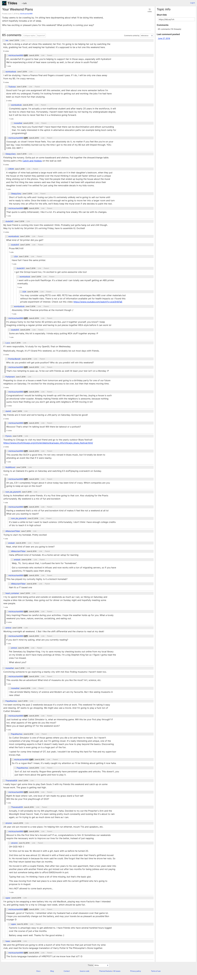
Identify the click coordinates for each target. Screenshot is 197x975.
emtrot (8, 628)
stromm (8, 823)
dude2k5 (9, 221)
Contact (67, 971)
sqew (7, 898)
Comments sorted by (132, 35)
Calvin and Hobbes (32, 160)
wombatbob (10, 72)
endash (11, 543)
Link (23, 40)
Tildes (12, 3)
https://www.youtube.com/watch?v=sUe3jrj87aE (97, 301)
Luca (7, 343)
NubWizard (10, 467)
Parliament (10, 377)
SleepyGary (10, 154)
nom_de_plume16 (13, 492)
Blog (52, 971)
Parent (49, 55)
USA (16, 256)
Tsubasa (12, 87)
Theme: (90, 965)
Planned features (105, 971)
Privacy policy (135, 971)
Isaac (7, 941)
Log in (192, 3)
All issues (116, 971)
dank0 (8, 411)
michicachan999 (26, 14)
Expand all (41, 35)
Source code (84, 971)
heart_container (12, 593)
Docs (38, 971)
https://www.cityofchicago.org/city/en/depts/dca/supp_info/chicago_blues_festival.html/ (48, 443)
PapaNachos (11, 701)
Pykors (8, 436)
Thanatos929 (11, 781)
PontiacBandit (14, 359)
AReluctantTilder (12, 531)
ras (6, 40)
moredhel (18, 123)
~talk (24, 3)
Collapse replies (29, 35)
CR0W (11, 169)
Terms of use (156, 971)
